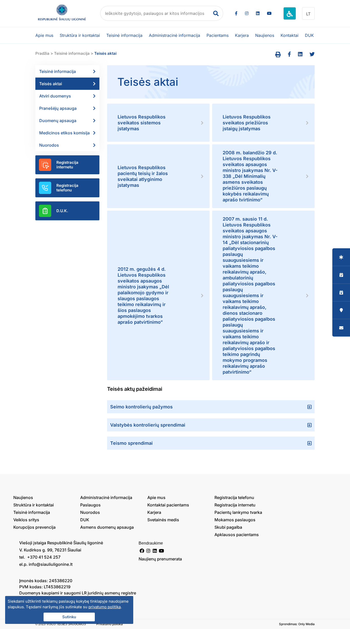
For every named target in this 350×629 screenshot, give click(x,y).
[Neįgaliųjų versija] (289, 13)
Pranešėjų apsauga (58, 108)
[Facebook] (236, 13)
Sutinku (69, 616)
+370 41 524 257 (43, 557)
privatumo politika (104, 606)
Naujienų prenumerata (160, 558)
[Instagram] (247, 13)
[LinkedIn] (258, 13)
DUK (309, 35)
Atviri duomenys (55, 96)
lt (308, 13)
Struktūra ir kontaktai (80, 35)
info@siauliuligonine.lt (51, 564)
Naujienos (264, 35)
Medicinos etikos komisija (64, 132)
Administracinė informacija (174, 35)
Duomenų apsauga (57, 120)
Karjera (242, 35)
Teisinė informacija (124, 35)
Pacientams (218, 35)
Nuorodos (49, 145)
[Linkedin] (155, 550)
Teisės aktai (50, 83)
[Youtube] (269, 13)
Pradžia (42, 53)
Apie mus (44, 35)
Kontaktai (289, 35)
